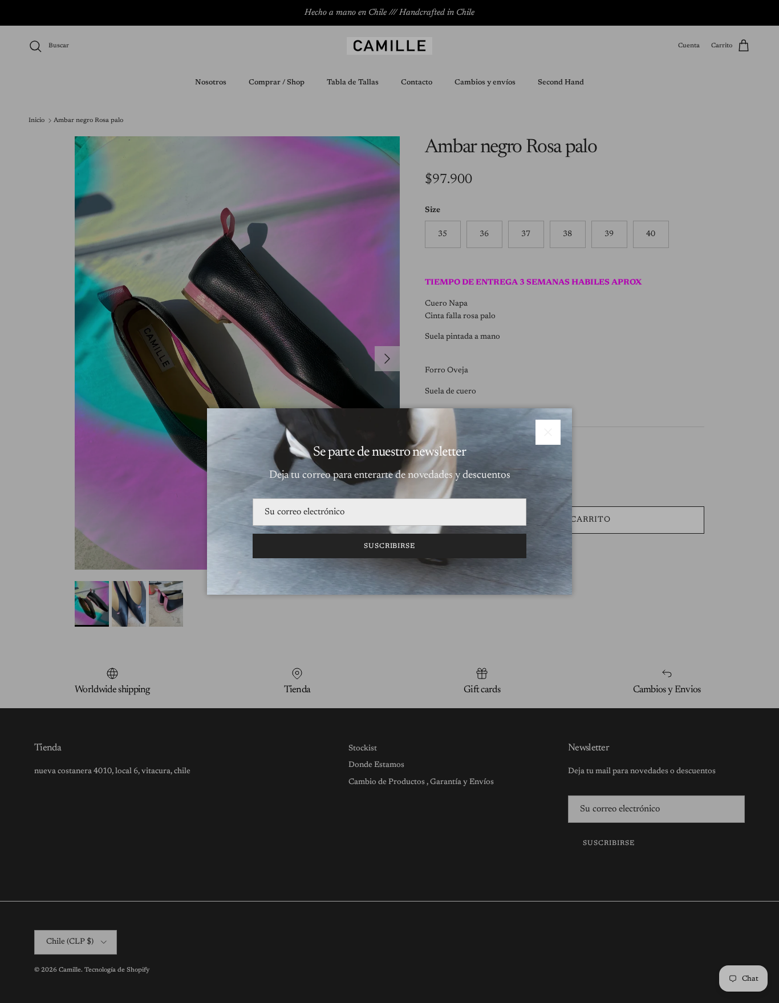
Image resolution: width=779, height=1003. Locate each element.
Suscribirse (390, 546)
